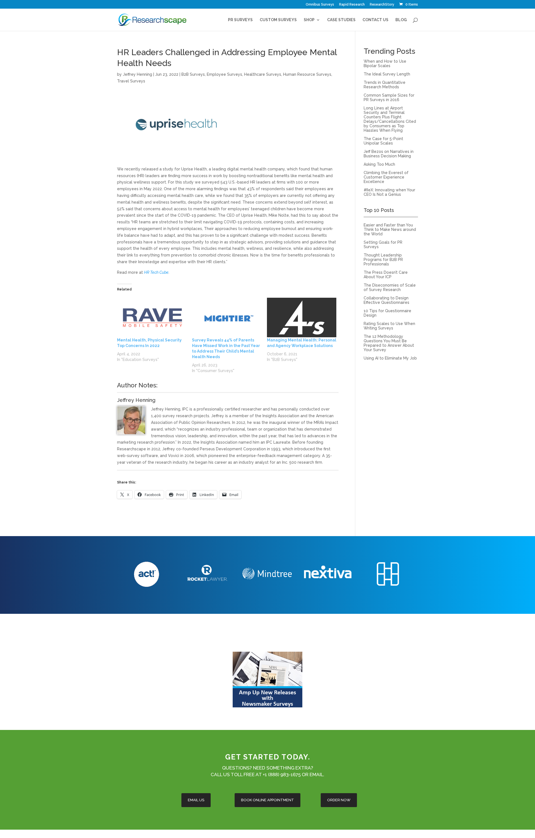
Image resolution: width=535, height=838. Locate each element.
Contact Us (375, 20)
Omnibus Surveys (320, 4)
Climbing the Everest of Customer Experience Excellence (386, 177)
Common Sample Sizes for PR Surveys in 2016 (389, 97)
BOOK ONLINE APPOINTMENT (267, 800)
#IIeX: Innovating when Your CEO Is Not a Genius (389, 192)
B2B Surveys (193, 74)
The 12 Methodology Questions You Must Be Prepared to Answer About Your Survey (389, 343)
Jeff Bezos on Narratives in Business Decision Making (389, 153)
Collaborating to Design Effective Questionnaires (386, 300)
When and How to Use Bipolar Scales (385, 63)
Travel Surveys (131, 81)
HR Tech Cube (156, 272)
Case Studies (341, 20)
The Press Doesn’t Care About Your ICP (386, 274)
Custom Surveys (278, 20)
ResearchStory (382, 4)
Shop (309, 20)
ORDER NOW (339, 800)
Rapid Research (352, 4)
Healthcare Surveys (262, 74)
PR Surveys (240, 20)
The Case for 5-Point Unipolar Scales (383, 140)
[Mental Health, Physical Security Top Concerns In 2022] (151, 317)
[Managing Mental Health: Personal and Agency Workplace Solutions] (301, 317)
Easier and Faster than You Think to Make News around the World (390, 229)
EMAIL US (196, 800)
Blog (401, 20)
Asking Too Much (379, 164)
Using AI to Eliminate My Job (390, 358)
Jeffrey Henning (137, 74)
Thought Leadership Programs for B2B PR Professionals (383, 259)
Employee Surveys (224, 74)
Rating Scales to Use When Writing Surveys (389, 325)
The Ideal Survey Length (387, 74)
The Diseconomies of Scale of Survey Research (390, 287)
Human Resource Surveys (307, 74)
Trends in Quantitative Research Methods (384, 84)
